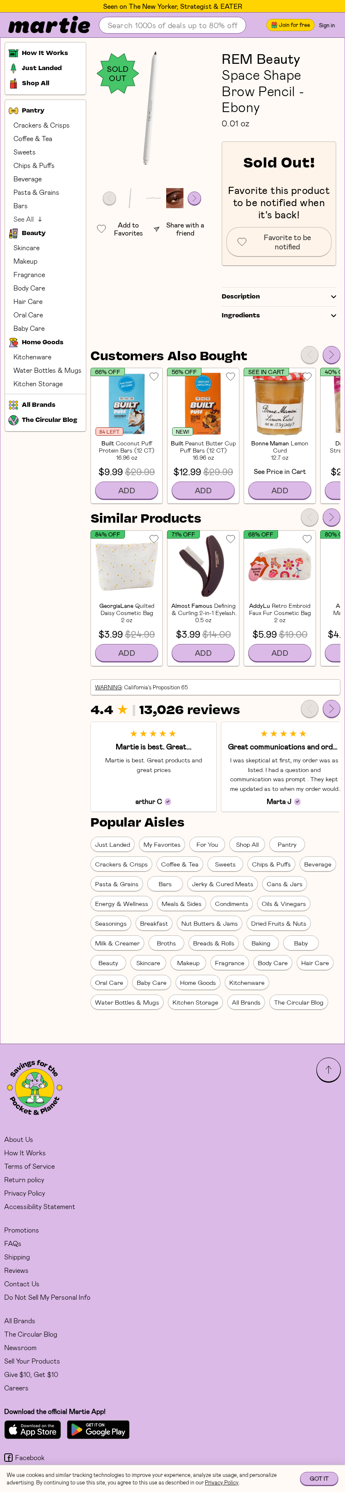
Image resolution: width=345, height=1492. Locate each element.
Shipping (17, 1257)
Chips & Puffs (34, 165)
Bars (20, 205)
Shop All (247, 844)
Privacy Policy (24, 1193)
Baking (261, 943)
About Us (18, 1139)
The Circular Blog (299, 1002)
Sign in (327, 25)
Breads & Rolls (213, 943)
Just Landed (112, 844)
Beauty (108, 962)
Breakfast (154, 923)
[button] (152, 107)
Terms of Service (29, 1166)
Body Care (29, 288)
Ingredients (241, 315)
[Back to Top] (328, 1069)
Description (241, 296)
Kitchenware (32, 357)
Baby (301, 943)
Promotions (21, 1230)
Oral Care (28, 315)
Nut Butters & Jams (209, 923)
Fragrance (29, 274)
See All (23, 219)
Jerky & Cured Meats (222, 883)
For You (207, 844)
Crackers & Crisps (41, 125)
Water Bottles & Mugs (47, 370)
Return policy (24, 1179)
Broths (166, 943)
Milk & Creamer (117, 943)
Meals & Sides (182, 903)
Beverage (27, 179)
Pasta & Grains (36, 192)
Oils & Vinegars (284, 903)
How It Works (25, 1153)
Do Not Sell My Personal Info (47, 1297)
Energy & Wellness (121, 903)
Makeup (25, 261)
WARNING (108, 687)
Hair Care (27, 301)
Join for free (294, 24)
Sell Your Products (32, 1361)
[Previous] (309, 355)
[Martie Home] (42, 25)
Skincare (26, 247)
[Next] (331, 355)
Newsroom (20, 1347)
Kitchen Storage (38, 383)
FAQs (12, 1243)
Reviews (16, 1270)
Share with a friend (185, 229)
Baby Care (29, 328)
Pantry (287, 844)
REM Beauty (261, 58)
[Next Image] (194, 198)
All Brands (246, 1002)
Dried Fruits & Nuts (278, 923)
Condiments (231, 903)
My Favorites (161, 844)
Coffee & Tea (32, 138)
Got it (319, 1478)
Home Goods (198, 982)
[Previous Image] (109, 198)
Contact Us (22, 1284)
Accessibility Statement (39, 1206)
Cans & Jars (285, 883)
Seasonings (111, 923)
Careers (16, 1388)
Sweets (24, 152)
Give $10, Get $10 (31, 1374)
